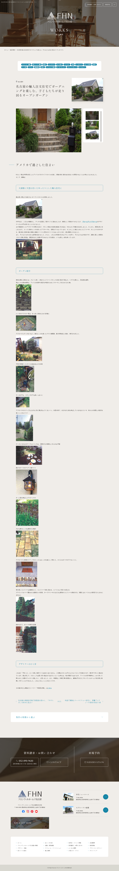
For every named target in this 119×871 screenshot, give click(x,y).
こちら (50, 688)
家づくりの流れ (22, 850)
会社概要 (92, 843)
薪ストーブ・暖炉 (37, 64)
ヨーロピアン (82, 67)
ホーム (6, 50)
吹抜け (94, 64)
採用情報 (92, 845)
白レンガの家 (87, 64)
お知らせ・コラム (74, 850)
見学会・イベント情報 (75, 843)
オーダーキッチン (61, 67)
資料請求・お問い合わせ (75, 845)
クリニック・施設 (26, 64)
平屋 (73, 64)
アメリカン (67, 64)
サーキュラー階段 (50, 67)
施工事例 (12, 50)
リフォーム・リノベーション (53, 848)
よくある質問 (72, 848)
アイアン (30, 67)
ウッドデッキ (51, 64)
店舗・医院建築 (49, 845)
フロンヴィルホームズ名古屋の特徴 (28, 845)
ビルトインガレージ (72, 67)
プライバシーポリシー (96, 848)
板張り (44, 64)
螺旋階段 (37, 67)
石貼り (42, 67)
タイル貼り (59, 64)
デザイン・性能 (22, 848)
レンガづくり (79, 64)
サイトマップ (93, 850)
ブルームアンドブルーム (89, 221)
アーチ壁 (24, 67)
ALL (59, 701)
